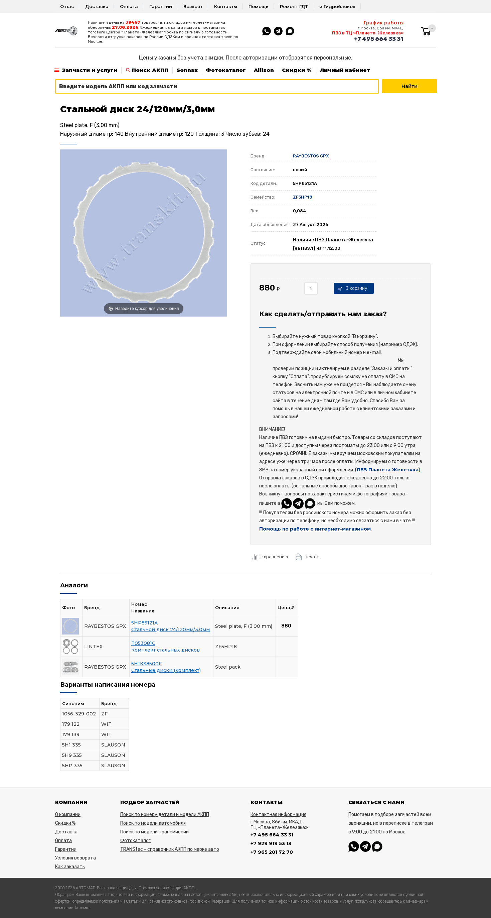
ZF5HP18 (302, 197)
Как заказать (70, 867)
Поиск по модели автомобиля (153, 823)
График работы (383, 23)
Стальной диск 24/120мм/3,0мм (170, 629)
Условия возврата (75, 858)
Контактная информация (278, 814)
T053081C (143, 643)
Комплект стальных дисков (165, 650)
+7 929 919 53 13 (271, 843)
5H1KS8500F (146, 664)
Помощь (259, 6)
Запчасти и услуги (89, 70)
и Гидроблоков (337, 6)
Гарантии (160, 6)
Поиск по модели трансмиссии (154, 832)
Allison (264, 70)
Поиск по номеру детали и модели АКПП (164, 814)
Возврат (193, 6)
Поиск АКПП (150, 70)
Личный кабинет (345, 70)
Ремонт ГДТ (294, 6)
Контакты (225, 6)
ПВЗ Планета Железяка (388, 470)
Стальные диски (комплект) (166, 670)
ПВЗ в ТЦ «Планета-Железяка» (367, 32)
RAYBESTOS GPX (311, 155)
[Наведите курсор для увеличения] (143, 232)
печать (312, 556)
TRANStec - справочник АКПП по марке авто (169, 849)
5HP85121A (144, 623)
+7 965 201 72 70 (272, 852)
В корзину (356, 288)
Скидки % (297, 70)
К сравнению (274, 556)
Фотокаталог (226, 70)
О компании (67, 814)
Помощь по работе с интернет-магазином (315, 529)
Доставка (97, 6)
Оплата (129, 6)
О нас (67, 6)
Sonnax (187, 70)
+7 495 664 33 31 (378, 38)
